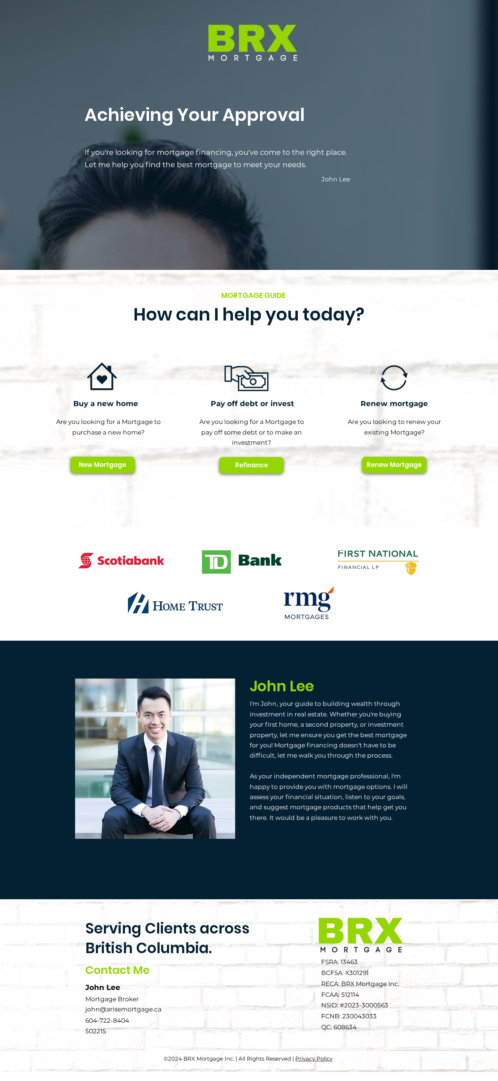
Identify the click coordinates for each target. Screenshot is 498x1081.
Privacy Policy (313, 1058)
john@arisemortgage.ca (123, 1009)
